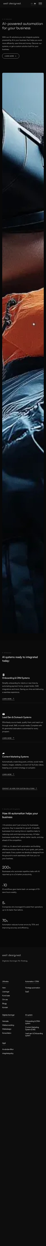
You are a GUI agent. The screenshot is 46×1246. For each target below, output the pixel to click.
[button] (40, 3)
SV (35, 3)
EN (32, 3)
